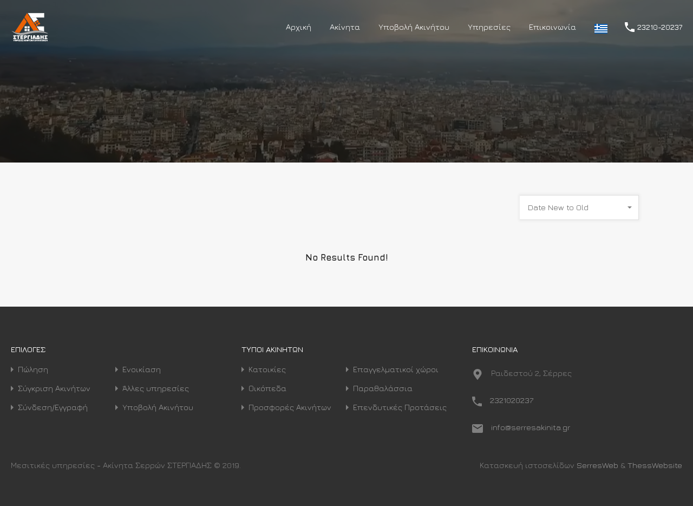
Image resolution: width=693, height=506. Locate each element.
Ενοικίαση (141, 369)
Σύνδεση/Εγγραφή (53, 407)
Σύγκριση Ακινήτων (54, 388)
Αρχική (298, 26)
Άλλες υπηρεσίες (155, 388)
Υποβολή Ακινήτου (413, 26)
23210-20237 (659, 27)
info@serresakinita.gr (530, 427)
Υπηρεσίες (489, 26)
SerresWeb (597, 465)
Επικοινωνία (552, 26)
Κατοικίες (267, 369)
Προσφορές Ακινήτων (290, 407)
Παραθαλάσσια (383, 388)
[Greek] (601, 27)
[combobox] (579, 207)
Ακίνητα (345, 26)
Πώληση (33, 369)
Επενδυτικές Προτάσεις (400, 407)
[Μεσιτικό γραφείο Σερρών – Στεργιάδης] (30, 38)
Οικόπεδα (267, 388)
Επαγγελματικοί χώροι (396, 369)
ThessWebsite (654, 465)
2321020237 (511, 400)
